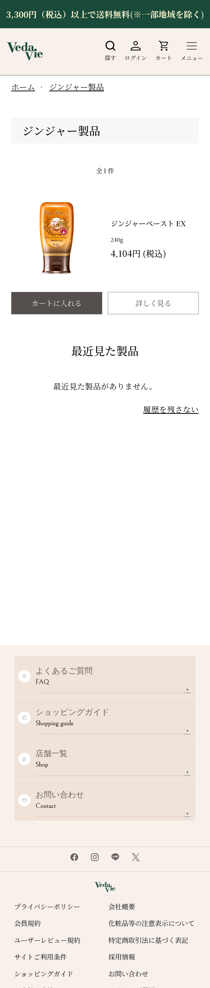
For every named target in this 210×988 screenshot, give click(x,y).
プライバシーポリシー (47, 906)
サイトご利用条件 (40, 957)
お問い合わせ (128, 974)
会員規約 (27, 923)
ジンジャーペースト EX (148, 223)
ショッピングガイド (43, 974)
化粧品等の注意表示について (151, 923)
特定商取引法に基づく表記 (148, 940)
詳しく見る (153, 303)
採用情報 (121, 957)
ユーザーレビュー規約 (47, 940)
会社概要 (121, 906)
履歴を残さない (171, 409)
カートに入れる (57, 303)
